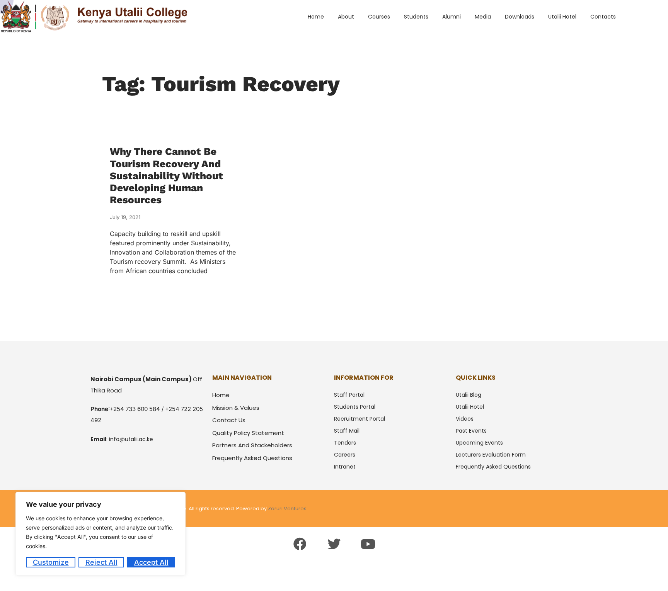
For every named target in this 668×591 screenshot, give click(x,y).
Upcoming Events (479, 443)
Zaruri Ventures (287, 508)
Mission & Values (235, 408)
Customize (51, 562)
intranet (345, 466)
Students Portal (354, 407)
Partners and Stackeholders (252, 445)
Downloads (519, 16)
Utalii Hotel (562, 16)
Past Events (471, 431)
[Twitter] (334, 544)
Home (316, 16)
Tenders (345, 443)
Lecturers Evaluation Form (491, 455)
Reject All (101, 562)
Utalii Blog (468, 395)
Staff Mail (347, 431)
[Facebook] (300, 544)
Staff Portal (349, 395)
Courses (379, 16)
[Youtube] (368, 544)
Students (416, 16)
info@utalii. (124, 439)
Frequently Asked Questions (252, 458)
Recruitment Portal (359, 419)
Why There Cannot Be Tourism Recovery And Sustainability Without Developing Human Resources (166, 175)
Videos (465, 419)
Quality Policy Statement (248, 433)
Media (483, 16)
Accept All (151, 562)
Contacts (603, 16)
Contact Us (228, 420)
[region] (100, 534)
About (346, 16)
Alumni (451, 16)
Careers (344, 455)
